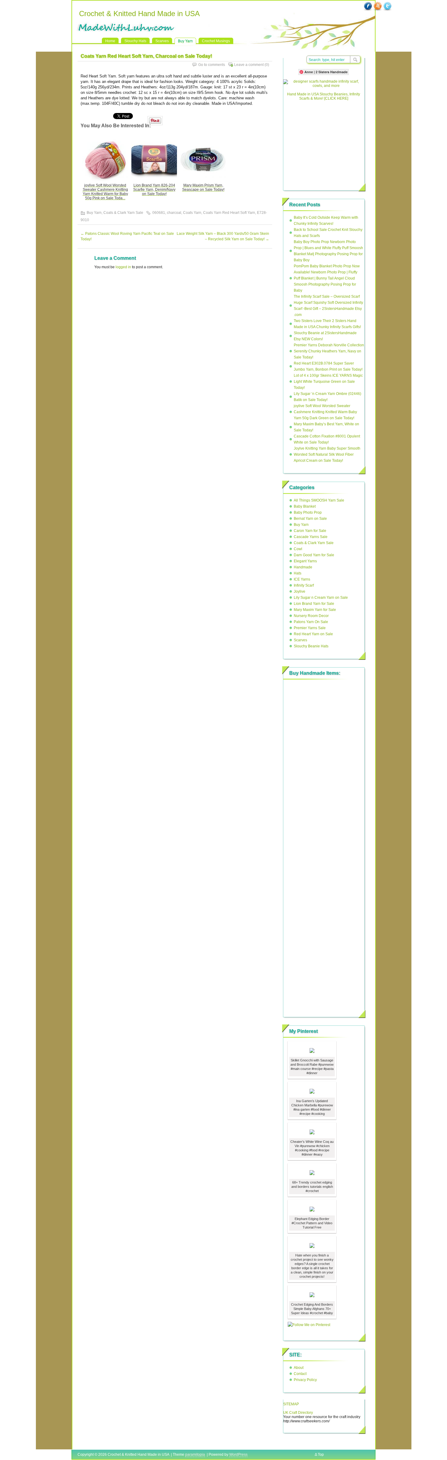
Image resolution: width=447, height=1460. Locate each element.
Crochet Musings (216, 41)
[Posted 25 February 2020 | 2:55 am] (312, 1245)
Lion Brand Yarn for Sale (314, 603)
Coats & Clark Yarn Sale (123, 213)
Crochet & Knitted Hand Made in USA (139, 13)
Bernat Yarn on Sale (310, 518)
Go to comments (211, 65)
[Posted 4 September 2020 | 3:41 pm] (312, 1091)
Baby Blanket (305, 506)
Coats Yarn (192, 213)
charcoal (174, 213)
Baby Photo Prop (308, 512)
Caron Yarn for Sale (310, 531)
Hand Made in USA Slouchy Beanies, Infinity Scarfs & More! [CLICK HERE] (323, 96)
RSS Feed (378, 6)
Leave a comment (249, 65)
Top (321, 1454)
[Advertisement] (324, 143)
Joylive (299, 591)
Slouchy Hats (135, 41)
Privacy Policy (305, 1380)
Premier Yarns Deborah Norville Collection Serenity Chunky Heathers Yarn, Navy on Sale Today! (329, 351)
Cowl (298, 549)
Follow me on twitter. (387, 6)
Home (110, 41)
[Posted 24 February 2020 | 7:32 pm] (312, 1294)
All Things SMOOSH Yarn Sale (319, 500)
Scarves (162, 41)
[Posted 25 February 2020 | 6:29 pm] (312, 1172)
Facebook (368, 6)
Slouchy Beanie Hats (311, 646)
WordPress (238, 1454)
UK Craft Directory (298, 1412)
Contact (300, 1374)
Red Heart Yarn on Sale (313, 634)
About (298, 1368)
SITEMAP (291, 1404)
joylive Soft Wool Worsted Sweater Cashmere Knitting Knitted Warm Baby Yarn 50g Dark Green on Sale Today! (325, 412)
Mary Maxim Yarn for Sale (315, 610)
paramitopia (195, 1454)
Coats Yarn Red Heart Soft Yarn (229, 213)
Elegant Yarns (305, 561)
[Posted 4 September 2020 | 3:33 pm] (312, 1131)
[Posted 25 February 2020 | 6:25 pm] (312, 1208)
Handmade (303, 567)
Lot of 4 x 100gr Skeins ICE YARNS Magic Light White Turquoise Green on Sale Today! (328, 381)
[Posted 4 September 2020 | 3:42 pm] (312, 1050)
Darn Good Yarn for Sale (314, 555)
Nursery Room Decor (311, 616)
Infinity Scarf (304, 585)
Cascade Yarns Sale (310, 537)
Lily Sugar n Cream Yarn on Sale (321, 597)
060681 (158, 213)
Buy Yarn (185, 41)
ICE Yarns (302, 579)
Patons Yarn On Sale (311, 622)
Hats (297, 573)
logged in (123, 267)
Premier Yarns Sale (310, 628)
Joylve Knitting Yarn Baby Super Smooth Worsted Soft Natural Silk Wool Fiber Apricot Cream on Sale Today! (327, 454)
